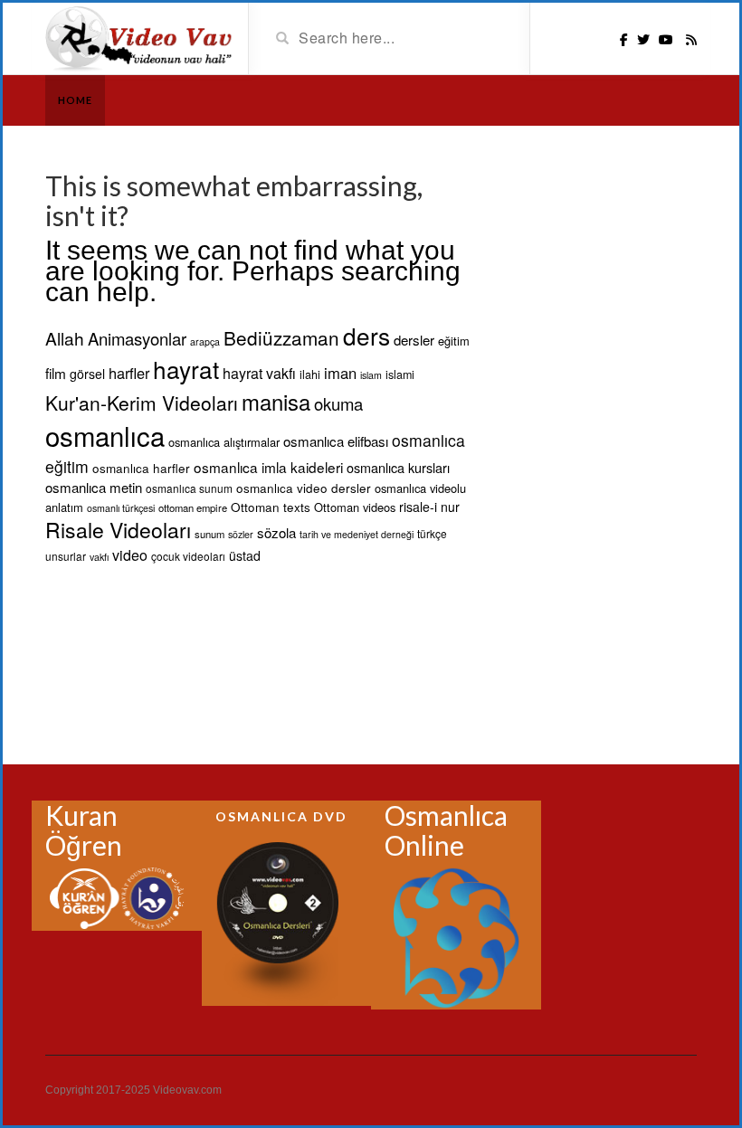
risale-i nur (429, 507)
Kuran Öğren (83, 830)
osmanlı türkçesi (121, 508)
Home (75, 100)
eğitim (454, 340)
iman (340, 373)
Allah (64, 338)
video (129, 555)
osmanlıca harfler (141, 468)
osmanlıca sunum (189, 488)
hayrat (186, 368)
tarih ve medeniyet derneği (357, 534)
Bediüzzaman (281, 337)
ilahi (310, 374)
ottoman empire (192, 507)
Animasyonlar (137, 338)
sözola (276, 532)
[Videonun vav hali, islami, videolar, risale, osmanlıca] (139, 37)
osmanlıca (105, 435)
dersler (414, 339)
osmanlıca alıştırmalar (224, 441)
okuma (338, 403)
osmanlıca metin (93, 487)
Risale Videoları (118, 530)
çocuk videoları (188, 556)
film (55, 373)
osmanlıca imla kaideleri (268, 467)
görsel (87, 374)
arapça (205, 341)
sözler (240, 534)
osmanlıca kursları (398, 467)
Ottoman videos (354, 507)
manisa (276, 401)
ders (366, 335)
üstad (245, 555)
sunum (209, 533)
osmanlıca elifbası (335, 440)
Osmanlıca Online (446, 830)
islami (399, 374)
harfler (129, 373)
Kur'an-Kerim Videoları (141, 402)
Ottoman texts (270, 507)
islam (371, 375)
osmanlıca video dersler (303, 488)
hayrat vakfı (259, 373)
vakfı (99, 557)
